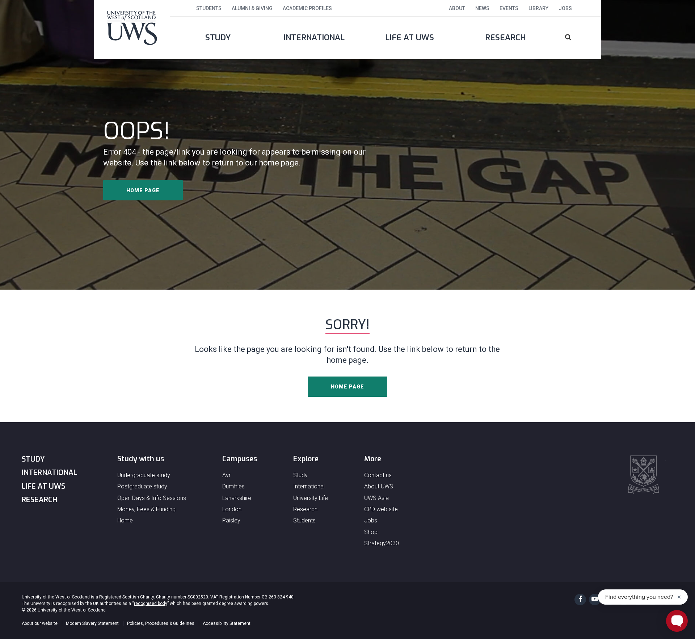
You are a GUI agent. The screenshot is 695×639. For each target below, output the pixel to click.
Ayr (226, 475)
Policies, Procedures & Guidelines (160, 623)
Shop (371, 532)
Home (125, 520)
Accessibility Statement (226, 623)
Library (538, 8)
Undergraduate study (143, 475)
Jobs (565, 8)
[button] (577, 38)
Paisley (231, 520)
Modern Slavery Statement (92, 623)
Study (218, 37)
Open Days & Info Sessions (151, 498)
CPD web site (381, 509)
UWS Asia (376, 498)
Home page (143, 190)
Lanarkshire (236, 498)
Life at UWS (409, 37)
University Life (310, 498)
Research (505, 37)
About (457, 8)
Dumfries (233, 486)
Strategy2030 (381, 543)
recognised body (150, 603)
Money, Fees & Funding (146, 509)
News (482, 8)
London (231, 509)
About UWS (378, 486)
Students (209, 8)
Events (509, 8)
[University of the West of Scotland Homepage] (132, 29)
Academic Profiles (307, 8)
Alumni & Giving (252, 8)
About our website (40, 623)
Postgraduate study (142, 486)
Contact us (378, 475)
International (314, 37)
